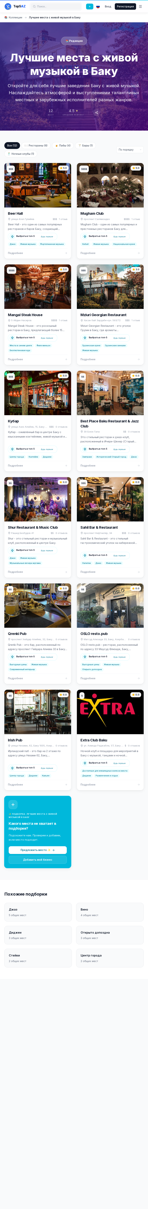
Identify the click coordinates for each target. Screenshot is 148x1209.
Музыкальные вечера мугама (25, 563)
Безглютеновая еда (20, 350)
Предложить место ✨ (36, 849)
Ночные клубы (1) (20, 153)
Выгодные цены (18, 664)
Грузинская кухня (91, 345)
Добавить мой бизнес (37, 859)
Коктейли (33, 457)
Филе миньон (43, 345)
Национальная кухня (124, 244)
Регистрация (125, 6)
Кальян (45, 775)
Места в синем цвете (21, 345)
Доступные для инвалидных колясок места (104, 770)
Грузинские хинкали (115, 345)
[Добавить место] (89, 6)
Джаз (13, 244)
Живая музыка (28, 244)
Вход (108, 6)
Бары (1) (85, 145)
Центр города (17, 457)
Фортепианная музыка (52, 244)
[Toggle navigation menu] (140, 6)
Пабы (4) (63, 145)
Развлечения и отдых (107, 775)
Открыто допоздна (92, 669)
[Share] (96, 112)
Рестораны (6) (36, 145)
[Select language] (98, 6)
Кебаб (85, 244)
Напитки (86, 563)
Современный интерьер (22, 669)
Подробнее (15, 253)
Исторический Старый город (111, 457)
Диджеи (47, 457)
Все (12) (12, 145)
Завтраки (87, 457)
